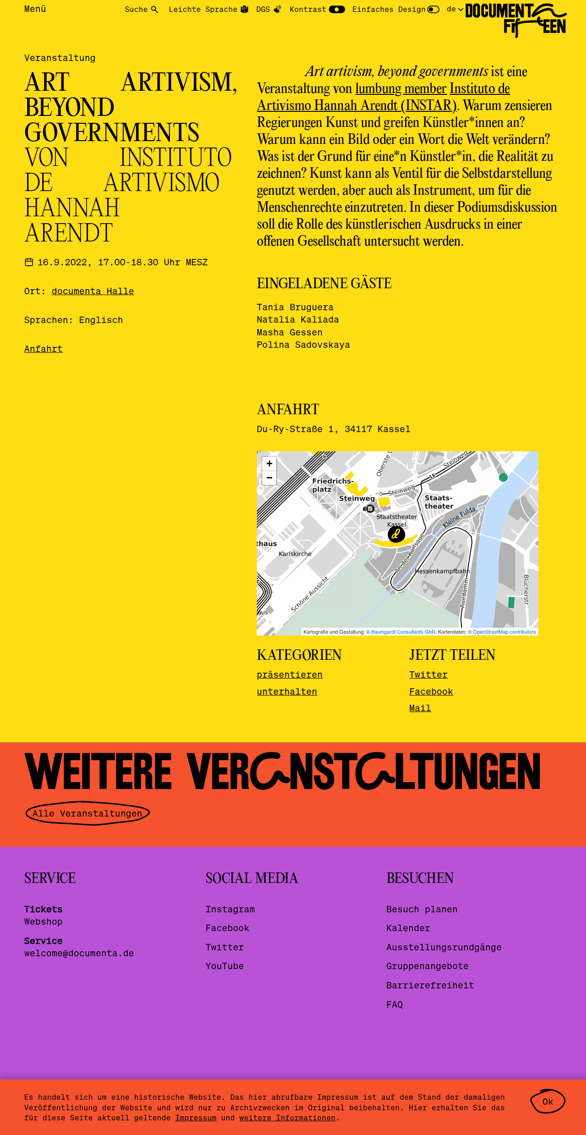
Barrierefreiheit (430, 985)
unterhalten (287, 691)
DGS (263, 9)
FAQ (394, 1004)
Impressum (196, 1117)
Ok (548, 1101)
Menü (35, 8)
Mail (420, 707)
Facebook (431, 691)
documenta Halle (93, 290)
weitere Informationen (287, 1117)
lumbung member (401, 89)
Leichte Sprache (203, 9)
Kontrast (308, 9)
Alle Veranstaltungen (87, 813)
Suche (136, 9)
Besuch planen (422, 909)
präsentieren (290, 674)
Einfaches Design (389, 9)
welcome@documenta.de (79, 953)
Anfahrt (43, 348)
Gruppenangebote (427, 965)
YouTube (225, 965)
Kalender (408, 927)
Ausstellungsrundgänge (444, 947)
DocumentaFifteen (516, 18)
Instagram (230, 909)
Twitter (428, 674)
